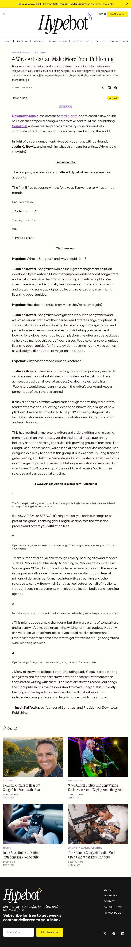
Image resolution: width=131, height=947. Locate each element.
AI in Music (8, 780)
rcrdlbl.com (69, 116)
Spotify (7, 848)
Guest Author (10, 794)
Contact (109, 901)
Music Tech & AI (58, 41)
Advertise (110, 895)
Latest (114, 41)
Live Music (22, 41)
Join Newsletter (117, 14)
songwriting (75, 780)
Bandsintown (113, 907)
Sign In (102, 14)
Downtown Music (25, 116)
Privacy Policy (113, 912)
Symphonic (9, 862)
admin (15, 87)
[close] (127, 3)
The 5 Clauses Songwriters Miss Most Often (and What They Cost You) (91, 855)
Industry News (80, 41)
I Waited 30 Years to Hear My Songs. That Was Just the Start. (22, 787)
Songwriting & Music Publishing (29, 52)
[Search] (4, 14)
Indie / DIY (38, 41)
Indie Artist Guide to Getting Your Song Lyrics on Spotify (21, 855)
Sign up (108, 889)
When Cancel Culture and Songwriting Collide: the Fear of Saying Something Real (95, 787)
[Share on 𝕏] (103, 88)
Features (99, 41)
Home (7, 41)
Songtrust (19, 126)
